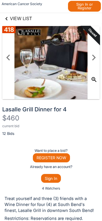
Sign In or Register (84, 6)
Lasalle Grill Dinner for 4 (34, 109)
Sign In (51, 178)
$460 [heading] (10, 118)
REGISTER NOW (51, 157)
